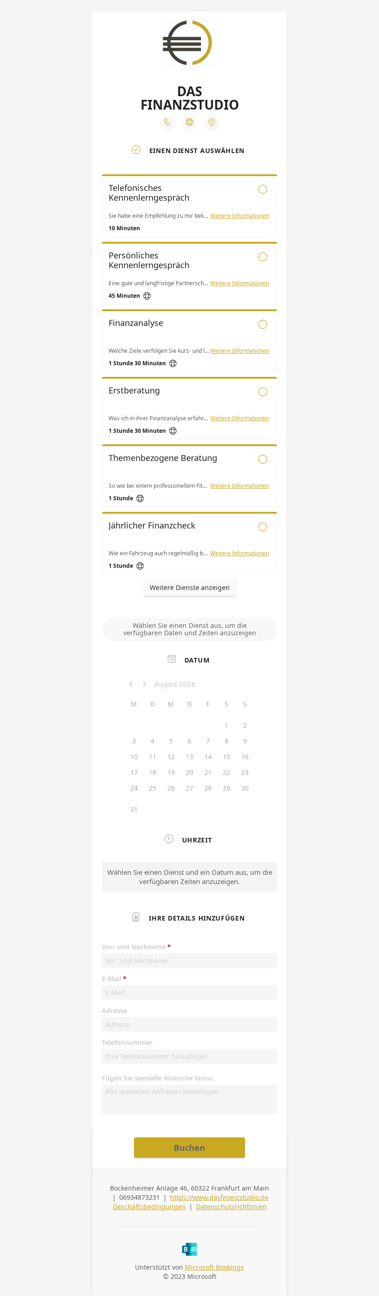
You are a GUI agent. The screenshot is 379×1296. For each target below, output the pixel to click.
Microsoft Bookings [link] (214, 1267)
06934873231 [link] (139, 1197)
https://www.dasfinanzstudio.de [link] (219, 1197)
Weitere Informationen (239, 216)
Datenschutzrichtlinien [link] (231, 1206)
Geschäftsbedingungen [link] (149, 1206)
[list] (189, 376)
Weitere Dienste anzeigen (190, 587)
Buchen (189, 1147)
